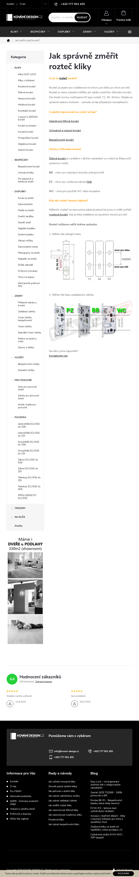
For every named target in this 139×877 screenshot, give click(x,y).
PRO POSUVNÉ (23, 380)
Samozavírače (25, 204)
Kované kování (25, 131)
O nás (22, 4)
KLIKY (18, 67)
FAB (89, 182)
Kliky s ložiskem (26, 80)
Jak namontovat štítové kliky (63, 810)
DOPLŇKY (20, 191)
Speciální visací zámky (29, 332)
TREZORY (20, 508)
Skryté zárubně (57, 857)
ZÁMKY (19, 296)
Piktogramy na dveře (29, 252)
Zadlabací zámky (26, 311)
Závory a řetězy (26, 347)
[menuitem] (16, 32)
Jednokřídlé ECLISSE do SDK (29, 425)
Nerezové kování (26, 98)
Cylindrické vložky (80, 857)
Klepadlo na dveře (27, 258)
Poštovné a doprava (20, 813)
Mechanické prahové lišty (28, 285)
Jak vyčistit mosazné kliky (61, 781)
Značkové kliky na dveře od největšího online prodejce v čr (106, 828)
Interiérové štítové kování (64, 121)
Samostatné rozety (28, 246)
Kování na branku (27, 125)
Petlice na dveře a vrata (27, 340)
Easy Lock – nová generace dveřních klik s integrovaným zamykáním (106, 784)
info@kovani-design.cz (66, 751)
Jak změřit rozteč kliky (60, 805)
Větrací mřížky (25, 240)
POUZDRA (20, 417)
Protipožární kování (28, 138)
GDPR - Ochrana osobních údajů (24, 803)
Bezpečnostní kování (29, 166)
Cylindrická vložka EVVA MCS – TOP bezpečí (107, 836)
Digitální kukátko (26, 228)
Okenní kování (25, 150)
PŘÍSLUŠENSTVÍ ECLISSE (27, 497)
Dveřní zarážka (25, 216)
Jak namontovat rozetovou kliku (65, 814)
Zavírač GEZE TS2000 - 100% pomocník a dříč (106, 794)
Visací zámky (25, 326)
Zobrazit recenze (43, 681)
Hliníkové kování (26, 104)
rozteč (63, 78)
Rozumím (123, 873)
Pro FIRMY (16, 791)
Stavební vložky (26, 370)
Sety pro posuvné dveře (27, 388)
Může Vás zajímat (19, 818)
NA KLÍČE (20, 517)
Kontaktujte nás (58, 356)
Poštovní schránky (27, 271)
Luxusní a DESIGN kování (27, 118)
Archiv (94, 843)
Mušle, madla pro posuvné (27, 406)
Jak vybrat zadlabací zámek (62, 800)
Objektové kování (27, 144)
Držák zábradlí (25, 265)
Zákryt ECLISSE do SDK (28, 461)
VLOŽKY (19, 357)
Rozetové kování (26, 86)
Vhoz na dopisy (26, 277)
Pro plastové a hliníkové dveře (26, 180)
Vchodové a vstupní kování (65, 130)
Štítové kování (25, 92)
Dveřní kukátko (26, 234)
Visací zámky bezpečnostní (25, 319)
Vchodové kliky (26, 172)
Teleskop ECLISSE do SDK (29, 488)
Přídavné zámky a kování (27, 304)
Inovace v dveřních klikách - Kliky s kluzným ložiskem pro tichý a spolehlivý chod (108, 819)
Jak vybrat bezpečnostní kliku (63, 824)
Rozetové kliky (56, 819)
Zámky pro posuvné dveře (28, 397)
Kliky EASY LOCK (27, 74)
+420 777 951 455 (103, 751)
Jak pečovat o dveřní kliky (61, 791)
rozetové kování (58, 214)
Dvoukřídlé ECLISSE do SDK (28, 443)
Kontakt (10, 4)
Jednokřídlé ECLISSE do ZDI (29, 434)
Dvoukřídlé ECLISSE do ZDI (28, 452)
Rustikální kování (27, 110)
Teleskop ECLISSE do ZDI (29, 479)
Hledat (82, 17)
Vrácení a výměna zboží (22, 809)
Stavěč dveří (24, 222)
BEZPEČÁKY (21, 160)
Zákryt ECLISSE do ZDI (28, 470)
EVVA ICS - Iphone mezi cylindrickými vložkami (103, 809)
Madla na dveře (26, 210)
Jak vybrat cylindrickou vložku (64, 795)
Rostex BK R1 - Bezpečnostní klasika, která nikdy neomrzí (106, 802)
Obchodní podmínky (20, 796)
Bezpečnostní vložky (28, 364)
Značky (18, 525)
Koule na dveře (26, 198)
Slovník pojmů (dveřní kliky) (62, 786)
